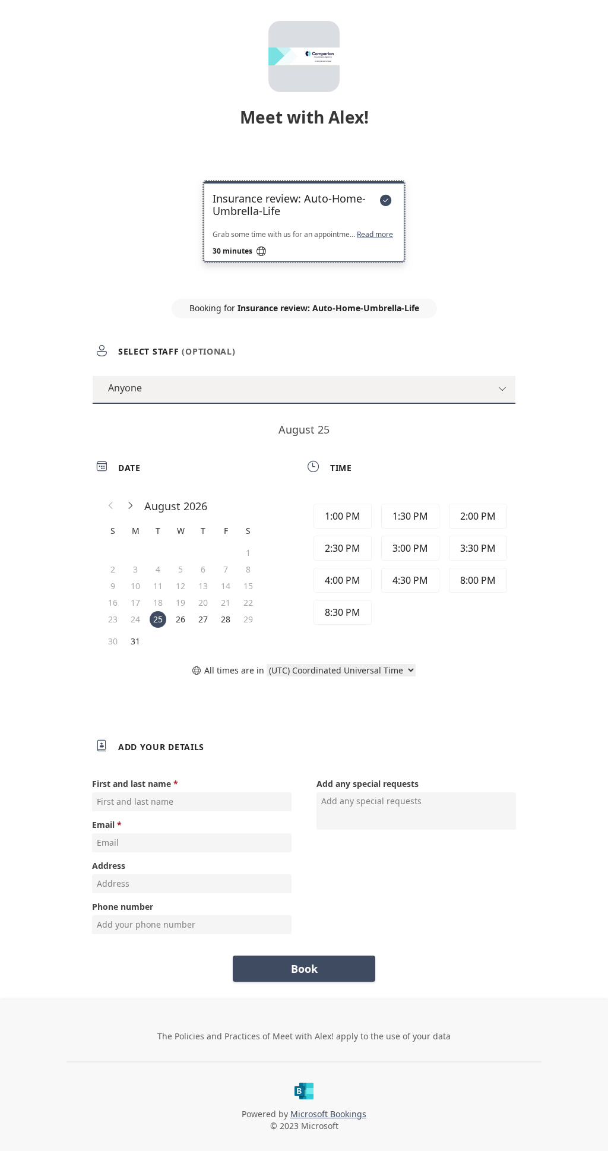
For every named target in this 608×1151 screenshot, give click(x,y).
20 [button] (203, 602)
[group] (409, 566)
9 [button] (112, 586)
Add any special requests (367, 783)
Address (108, 865)
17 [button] (135, 602)
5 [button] (180, 569)
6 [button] (203, 569)
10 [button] (135, 586)
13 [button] (203, 586)
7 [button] (225, 569)
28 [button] (225, 619)
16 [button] (113, 602)
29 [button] (248, 619)
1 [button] (248, 552)
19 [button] (180, 602)
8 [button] (248, 569)
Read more (375, 234)
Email (103, 824)
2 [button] (112, 569)
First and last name (131, 783)
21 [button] (225, 602)
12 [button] (180, 586)
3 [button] (135, 569)
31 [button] (135, 641)
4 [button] (158, 569)
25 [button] (158, 619)
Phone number (122, 906)
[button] (111, 506)
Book (304, 969)
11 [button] (158, 586)
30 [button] (113, 641)
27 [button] (203, 619)
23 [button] (113, 619)
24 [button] (135, 619)
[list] (304, 232)
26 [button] (180, 619)
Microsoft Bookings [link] (328, 1114)
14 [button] (225, 586)
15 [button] (248, 586)
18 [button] (158, 602)
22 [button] (248, 602)
